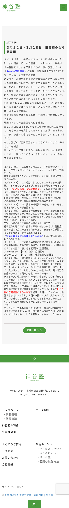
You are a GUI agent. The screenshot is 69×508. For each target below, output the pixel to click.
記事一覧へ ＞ (34, 330)
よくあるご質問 (12, 444)
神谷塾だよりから (50, 448)
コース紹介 (43, 410)
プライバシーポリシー (14, 487)
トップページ (10, 410)
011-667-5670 (40, 394)
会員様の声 (9, 432)
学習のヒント (44, 444)
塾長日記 (10, 418)
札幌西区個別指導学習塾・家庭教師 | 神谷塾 (29, 494)
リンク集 (44, 457)
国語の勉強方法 (48, 461)
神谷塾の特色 (10, 425)
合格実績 (7, 464)
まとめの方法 (47, 453)
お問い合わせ (10, 457)
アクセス (7, 451)
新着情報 (10, 414)
